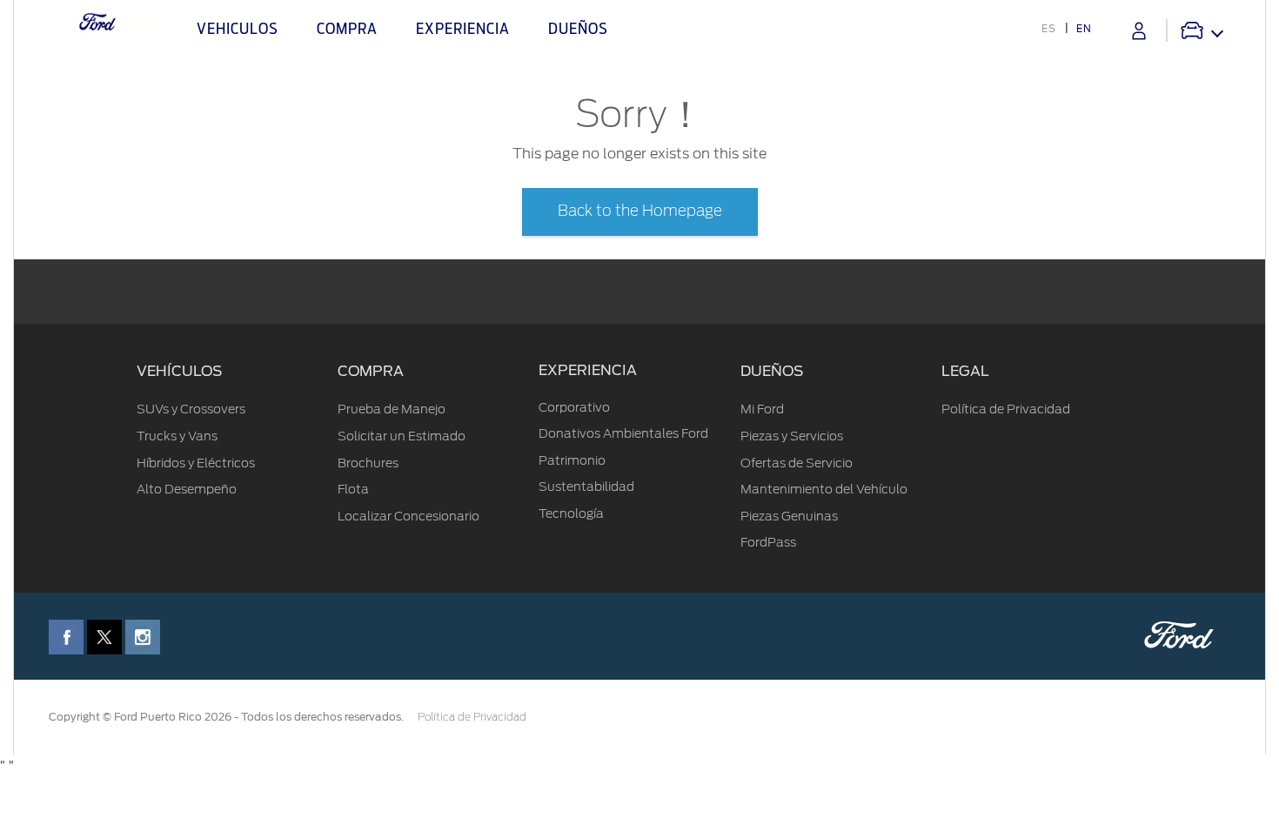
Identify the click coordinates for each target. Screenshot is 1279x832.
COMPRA (371, 371)
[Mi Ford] (1139, 31)
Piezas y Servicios (791, 436)
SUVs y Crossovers (191, 409)
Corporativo (574, 407)
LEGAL (965, 371)
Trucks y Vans (177, 436)
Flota (353, 489)
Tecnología (571, 513)
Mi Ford (762, 409)
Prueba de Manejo (391, 409)
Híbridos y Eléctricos (196, 463)
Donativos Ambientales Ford (623, 433)
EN (1084, 29)
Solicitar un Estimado (401, 436)
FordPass (768, 542)
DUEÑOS (771, 371)
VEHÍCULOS (179, 371)
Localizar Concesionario (408, 516)
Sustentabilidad (586, 486)
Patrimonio (572, 460)
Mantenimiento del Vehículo (823, 489)
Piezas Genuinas (789, 516)
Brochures (368, 463)
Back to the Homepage (640, 211)
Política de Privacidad (1005, 409)
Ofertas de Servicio (796, 463)
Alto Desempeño (187, 489)
